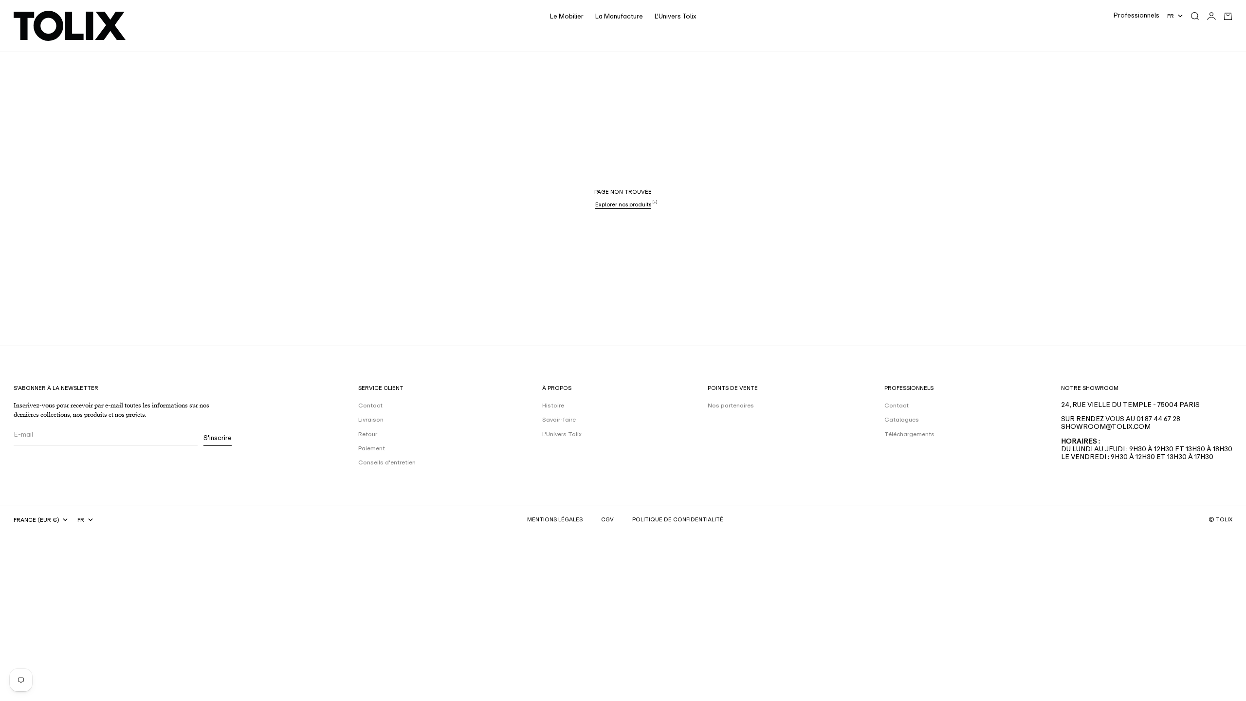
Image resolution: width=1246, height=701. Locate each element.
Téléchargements (909, 434)
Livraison (371, 419)
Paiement (371, 448)
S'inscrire (217, 438)
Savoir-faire (559, 419)
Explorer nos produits (623, 204)
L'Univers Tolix (675, 16)
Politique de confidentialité (677, 519)
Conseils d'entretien (387, 462)
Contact (370, 405)
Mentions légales (555, 519)
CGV (607, 519)
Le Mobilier (567, 16)
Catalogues (901, 419)
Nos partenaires (731, 405)
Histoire (553, 405)
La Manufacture (619, 16)
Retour (367, 434)
